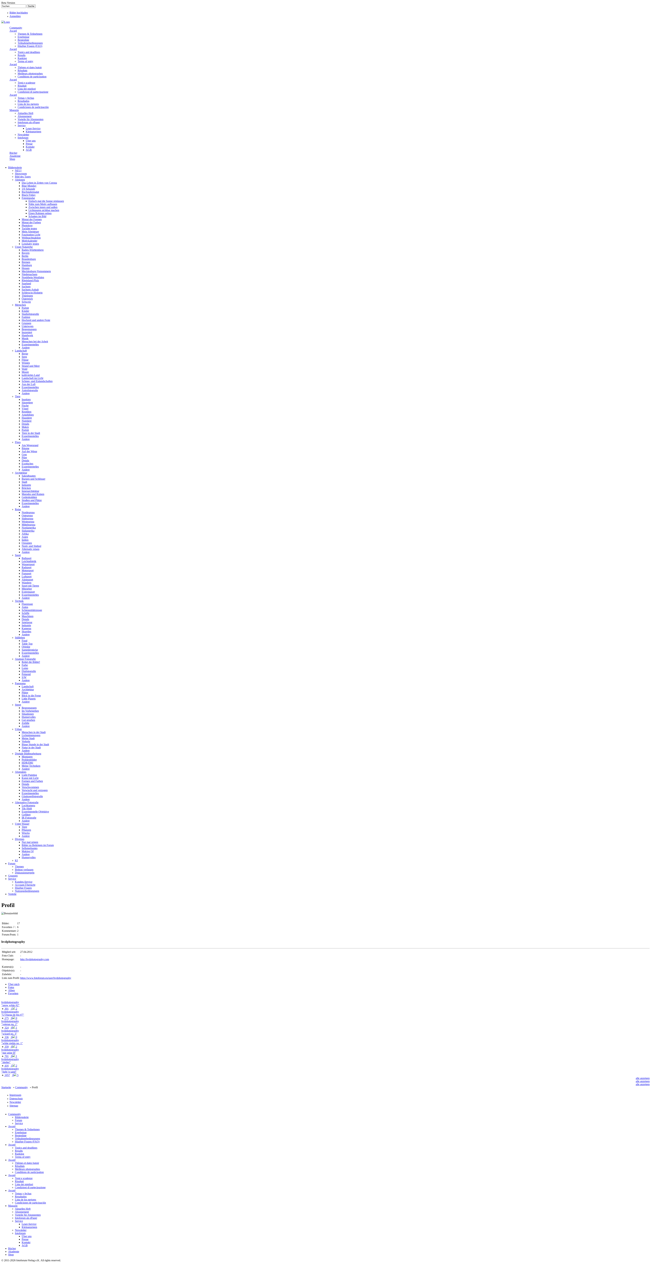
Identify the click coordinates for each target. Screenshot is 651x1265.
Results (21, 55)
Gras (24, 454)
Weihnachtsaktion (31, 237)
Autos (25, 607)
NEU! (18, 170)
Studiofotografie (30, 314)
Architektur (21, 472)
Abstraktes (20, 771)
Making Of (28, 851)
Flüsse (25, 359)
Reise (18, 509)
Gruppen (26, 323)
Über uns (31, 140)
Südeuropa (27, 518)
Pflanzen (26, 829)
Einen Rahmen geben (40, 213)
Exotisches (27, 463)
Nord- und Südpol (31, 546)
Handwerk (27, 335)
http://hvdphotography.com (34, 959)
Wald (24, 369)
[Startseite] (5, 22)
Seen (24, 356)
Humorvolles (29, 717)
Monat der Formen (32, 219)
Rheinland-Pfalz (30, 280)
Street (18, 704)
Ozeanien (27, 543)
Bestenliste (23, 39)
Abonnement (25, 116)
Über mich (13, 984)
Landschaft (21, 350)
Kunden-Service (23, 881)
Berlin (25, 256)
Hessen (25, 268)
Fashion (26, 317)
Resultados (23, 101)
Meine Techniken (31, 765)
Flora (18, 442)
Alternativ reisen (30, 549)
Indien (25, 539)
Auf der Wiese (29, 451)
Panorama (20, 683)
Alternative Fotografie (26, 802)
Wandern (26, 582)
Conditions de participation (32, 76)
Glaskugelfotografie (32, 796)
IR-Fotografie (29, 817)
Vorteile (12, 894)
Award (13, 30)
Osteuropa (27, 515)
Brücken (26, 488)
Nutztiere (27, 420)
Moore (25, 372)
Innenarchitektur (30, 491)
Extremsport (28, 591)
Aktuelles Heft (25, 113)
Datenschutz (16, 1098)
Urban (18, 729)
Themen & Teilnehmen (30, 33)
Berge (25, 353)
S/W (24, 677)
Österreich (27, 298)
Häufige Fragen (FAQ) (30, 46)
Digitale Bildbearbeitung (28, 753)
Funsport (26, 573)
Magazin (14, 110)
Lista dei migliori (27, 88)
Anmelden (15, 16)
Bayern (25, 253)
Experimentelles (30, 344)
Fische (25, 405)
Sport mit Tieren (30, 585)
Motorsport (28, 570)
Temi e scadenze (26, 82)
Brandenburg (29, 259)
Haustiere (27, 417)
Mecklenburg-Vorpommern (36, 271)
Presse (29, 143)
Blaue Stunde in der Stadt (35, 744)
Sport (18, 555)
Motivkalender (29, 240)
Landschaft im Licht (32, 378)
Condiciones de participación (33, 107)
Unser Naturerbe (24, 246)
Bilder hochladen (18, 12)
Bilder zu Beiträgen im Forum (38, 845)
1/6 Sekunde (28, 188)
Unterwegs (27, 326)
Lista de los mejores (28, 104)
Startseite (6, 1087)
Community (15, 27)
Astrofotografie (30, 390)
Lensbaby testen (30, 243)
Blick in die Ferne (31, 695)
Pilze (24, 457)
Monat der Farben (31, 222)
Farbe (25, 665)
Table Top (27, 643)
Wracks (26, 833)
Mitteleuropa (28, 524)
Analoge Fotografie (25, 659)
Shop (12, 159)
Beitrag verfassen (24, 869)
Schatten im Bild (37, 216)
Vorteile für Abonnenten (30, 119)
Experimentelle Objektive (35, 811)
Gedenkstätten (29, 497)
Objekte (26, 646)
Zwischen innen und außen (42, 207)
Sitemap (13, 1105)
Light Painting (29, 775)
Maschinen (27, 616)
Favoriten (13, 993)
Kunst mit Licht (30, 778)
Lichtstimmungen (31, 735)
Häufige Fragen (23, 887)
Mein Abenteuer (30, 231)
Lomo (25, 668)
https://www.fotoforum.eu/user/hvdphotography (45, 978)
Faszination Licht (31, 234)
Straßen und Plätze (32, 500)
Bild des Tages (23, 176)
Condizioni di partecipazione (33, 91)
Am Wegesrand (30, 445)
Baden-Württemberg (33, 249)
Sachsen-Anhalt (30, 289)
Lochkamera (28, 805)
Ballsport (26, 558)
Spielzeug (27, 622)
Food (24, 640)
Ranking (22, 58)
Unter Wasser (22, 823)
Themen (19, 866)
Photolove (27, 225)
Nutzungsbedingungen (27, 891)
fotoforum (23, 137)
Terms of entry (25, 61)
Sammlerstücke (30, 649)
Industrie (26, 485)
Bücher (13, 152)
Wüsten (26, 362)
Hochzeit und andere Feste (36, 320)
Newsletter (23, 134)
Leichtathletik (29, 561)
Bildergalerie (15, 167)
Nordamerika (29, 527)
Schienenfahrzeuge (32, 610)
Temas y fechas (26, 97)
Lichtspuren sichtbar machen (43, 210)
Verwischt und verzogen (35, 790)
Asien (25, 536)
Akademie (15, 155)
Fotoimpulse (28, 198)
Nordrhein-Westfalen (33, 277)
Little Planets (29, 698)
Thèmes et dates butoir (30, 67)
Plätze (25, 692)
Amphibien (28, 414)
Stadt (24, 481)
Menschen (20, 304)
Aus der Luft (28, 384)
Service (22, 125)
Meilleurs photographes (30, 73)
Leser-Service (33, 128)
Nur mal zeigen (30, 842)
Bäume (25, 448)
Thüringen (27, 295)
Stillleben (20, 637)
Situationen (28, 713)
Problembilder (29, 759)
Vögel (25, 408)
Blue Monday (29, 185)
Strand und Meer (31, 365)
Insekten (26, 399)
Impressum (15, 1095)
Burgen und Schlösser (33, 478)
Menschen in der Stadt (34, 732)
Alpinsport (27, 579)
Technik (19, 601)
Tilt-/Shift (27, 808)
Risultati (22, 85)
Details (25, 423)
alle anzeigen (643, 1078)
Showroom (21, 173)
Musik (25, 338)
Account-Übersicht (25, 884)
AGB (29, 149)
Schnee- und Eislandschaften (37, 381)
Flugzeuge (27, 604)
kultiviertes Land (31, 375)
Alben (11, 990)
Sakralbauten (29, 475)
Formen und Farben (32, 781)
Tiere (17, 396)
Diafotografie (29, 671)
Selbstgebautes (29, 848)
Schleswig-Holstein (32, 292)
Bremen (26, 262)
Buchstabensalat (30, 191)
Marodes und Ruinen (33, 494)
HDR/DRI (27, 762)
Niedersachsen (29, 274)
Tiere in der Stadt (31, 433)
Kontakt (30, 146)
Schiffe (25, 613)
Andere (26, 347)
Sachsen (26, 286)
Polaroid (26, 674)
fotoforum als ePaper (29, 122)
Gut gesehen (28, 720)
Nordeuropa (28, 512)
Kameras (26, 628)
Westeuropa (28, 521)
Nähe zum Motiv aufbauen (42, 204)
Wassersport (28, 564)
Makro (25, 427)
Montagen (27, 756)
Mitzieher (27, 588)
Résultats (22, 70)
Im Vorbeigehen (30, 710)
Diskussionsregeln (24, 872)
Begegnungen (29, 329)
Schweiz (26, 301)
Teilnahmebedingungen (30, 43)
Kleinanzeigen (33, 131)
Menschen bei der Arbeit (35, 341)
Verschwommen (30, 787)
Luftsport (27, 576)
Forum (11, 863)
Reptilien (26, 411)
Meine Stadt (28, 738)
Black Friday (29, 195)
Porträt (25, 307)
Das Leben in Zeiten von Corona (39, 182)
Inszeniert (27, 332)
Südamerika (28, 530)
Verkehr (26, 741)
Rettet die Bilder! (31, 662)
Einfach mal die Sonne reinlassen (46, 201)
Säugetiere (27, 402)
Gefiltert (26, 814)
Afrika (25, 533)
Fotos (11, 987)
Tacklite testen (29, 228)
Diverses (19, 839)
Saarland (26, 283)
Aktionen (20, 179)
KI (16, 860)
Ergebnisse (23, 36)
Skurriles (26, 631)
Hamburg (27, 265)
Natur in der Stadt (31, 747)
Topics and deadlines (29, 52)
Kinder (25, 311)
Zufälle (25, 723)
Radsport (26, 567)
